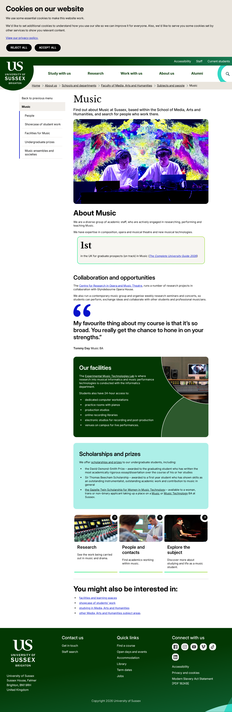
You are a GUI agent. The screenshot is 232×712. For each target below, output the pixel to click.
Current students (219, 61)
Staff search (70, 652)
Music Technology (176, 493)
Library (122, 664)
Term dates (124, 670)
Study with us (59, 73)
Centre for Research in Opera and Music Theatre (110, 285)
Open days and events (132, 652)
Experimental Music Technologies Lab (109, 376)
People (29, 115)
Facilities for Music (37, 133)
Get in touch (70, 645)
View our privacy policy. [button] (22, 38)
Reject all (19, 47)
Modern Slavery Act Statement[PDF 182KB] (192, 681)
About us (166, 73)
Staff (199, 61)
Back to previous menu (37, 98)
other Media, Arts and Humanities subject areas (109, 613)
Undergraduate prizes (39, 142)
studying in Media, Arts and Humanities (104, 608)
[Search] (225, 74)
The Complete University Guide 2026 (173, 256)
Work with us (131, 73)
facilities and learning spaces (98, 598)
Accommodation (128, 657)
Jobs (120, 676)
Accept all (47, 47)
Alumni (197, 73)
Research (96, 73)
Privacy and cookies (185, 673)
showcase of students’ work (97, 603)
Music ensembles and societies (39, 152)
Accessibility (182, 61)
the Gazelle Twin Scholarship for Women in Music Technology (125, 489)
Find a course (126, 645)
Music (156, 493)
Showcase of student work (43, 124)
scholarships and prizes (106, 462)
